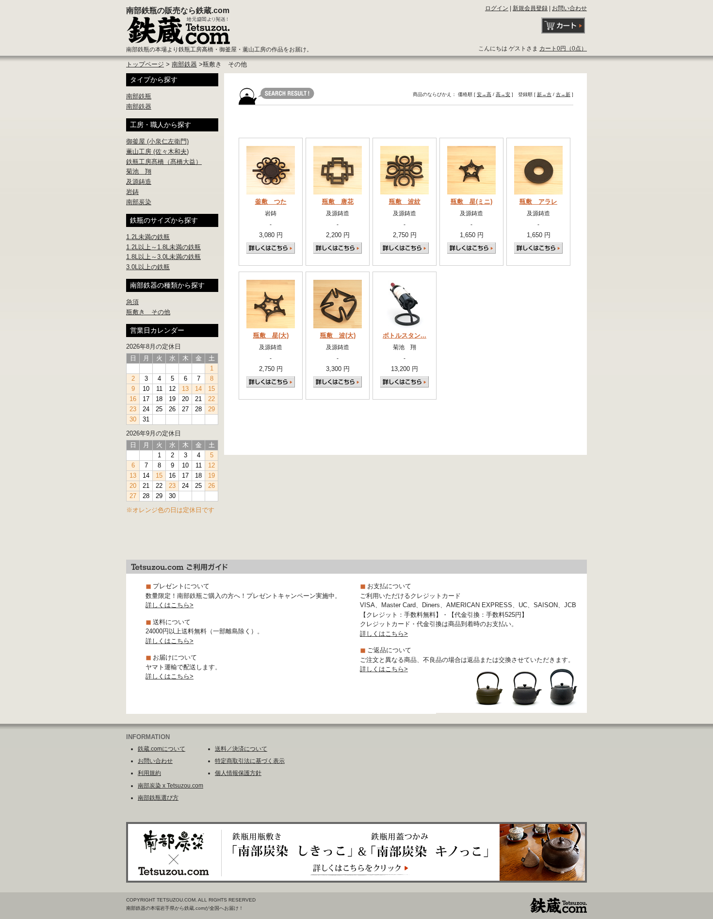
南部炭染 (138, 202)
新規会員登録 (530, 8)
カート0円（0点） (563, 48)
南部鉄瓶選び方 (158, 797)
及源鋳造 (138, 181)
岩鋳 (132, 191)
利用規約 (149, 773)
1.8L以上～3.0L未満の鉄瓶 (163, 256)
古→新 (563, 94)
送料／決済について (241, 748)
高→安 (503, 94)
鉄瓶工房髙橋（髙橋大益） (164, 161)
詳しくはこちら (270, 248)
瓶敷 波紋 (405, 201)
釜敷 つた (271, 201)
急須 (132, 302)
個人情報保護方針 (238, 773)
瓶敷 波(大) (338, 335)
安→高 (484, 94)
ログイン (496, 8)
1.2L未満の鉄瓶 (148, 237)
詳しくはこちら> (170, 605)
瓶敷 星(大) (271, 335)
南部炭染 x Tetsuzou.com (170, 785)
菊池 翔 (138, 171)
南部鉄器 (184, 64)
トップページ (145, 64)
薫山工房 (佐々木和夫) (157, 151)
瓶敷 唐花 (338, 201)
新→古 (544, 94)
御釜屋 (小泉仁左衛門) (157, 141)
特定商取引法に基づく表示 (250, 761)
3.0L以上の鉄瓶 (148, 267)
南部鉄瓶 (138, 96)
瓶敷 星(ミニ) (471, 201)
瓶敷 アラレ (538, 201)
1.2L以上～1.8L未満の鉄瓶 (163, 247)
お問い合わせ (569, 8)
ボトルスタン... (404, 335)
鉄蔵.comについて (161, 748)
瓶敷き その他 (148, 312)
